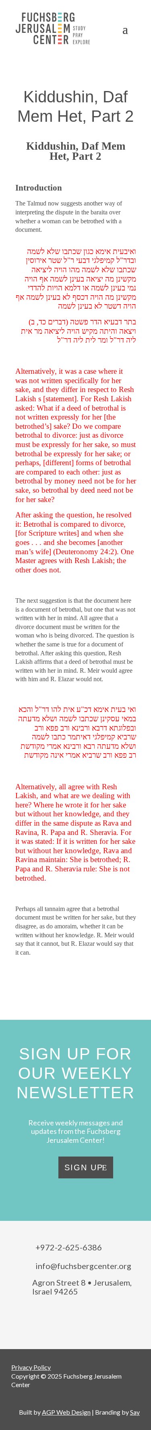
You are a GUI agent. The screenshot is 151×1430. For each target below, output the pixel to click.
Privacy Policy (31, 1367)
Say (135, 1412)
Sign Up (83, 1167)
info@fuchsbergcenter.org (83, 1266)
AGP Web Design (66, 1412)
